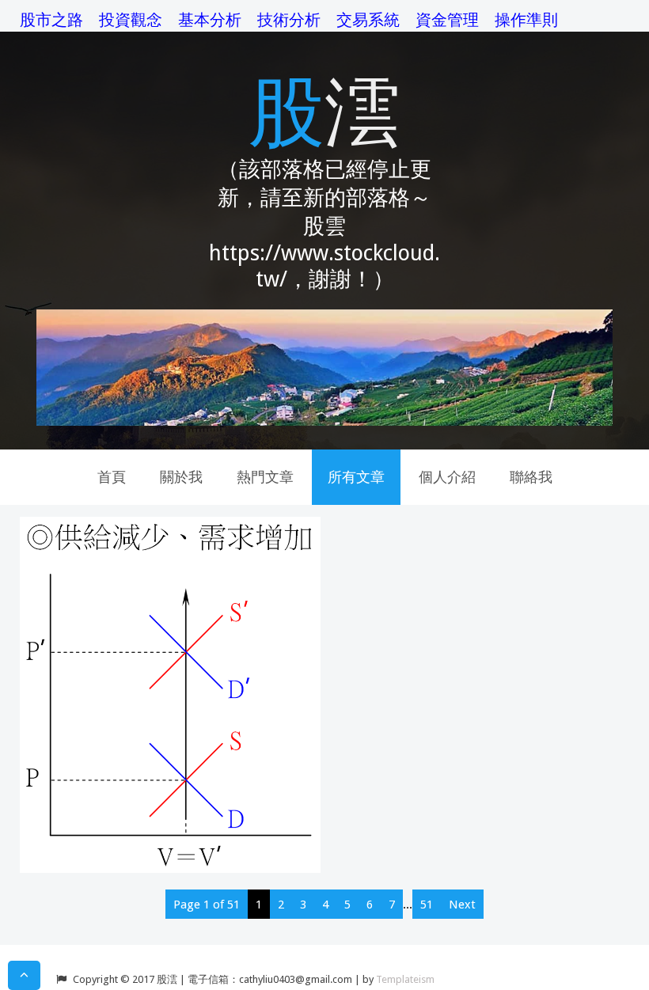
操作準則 (526, 19)
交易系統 (368, 19)
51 (426, 904)
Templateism (405, 979)
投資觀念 (130, 19)
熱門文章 (265, 476)
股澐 (324, 108)
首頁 (111, 476)
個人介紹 (447, 476)
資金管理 (447, 19)
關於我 (181, 476)
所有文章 (356, 476)
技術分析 (289, 19)
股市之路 (51, 19)
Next (462, 904)
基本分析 (209, 19)
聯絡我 (531, 476)
